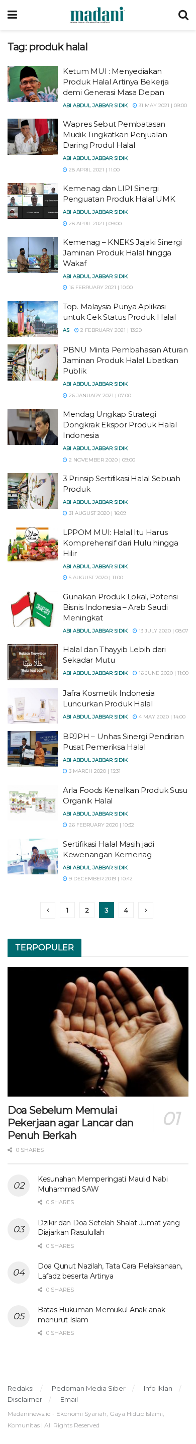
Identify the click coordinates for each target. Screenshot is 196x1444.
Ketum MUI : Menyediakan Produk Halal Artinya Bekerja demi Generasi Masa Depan (116, 81)
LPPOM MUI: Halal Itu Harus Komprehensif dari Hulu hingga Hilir (120, 542)
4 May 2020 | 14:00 (161, 716)
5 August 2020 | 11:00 (95, 577)
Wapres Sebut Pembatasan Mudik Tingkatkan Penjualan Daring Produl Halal (115, 134)
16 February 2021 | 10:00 (100, 287)
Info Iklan (158, 1388)
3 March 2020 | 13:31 (94, 771)
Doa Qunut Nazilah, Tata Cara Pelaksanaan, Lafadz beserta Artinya (110, 1271)
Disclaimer (25, 1399)
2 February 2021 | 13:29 (110, 330)
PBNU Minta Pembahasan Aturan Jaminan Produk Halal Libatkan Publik (125, 360)
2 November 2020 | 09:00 (101, 460)
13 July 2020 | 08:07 (162, 630)
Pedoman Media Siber (89, 1388)
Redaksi (21, 1388)
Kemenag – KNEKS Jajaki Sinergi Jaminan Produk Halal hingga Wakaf (122, 252)
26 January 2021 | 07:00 (99, 395)
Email (69, 1399)
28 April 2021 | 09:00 (94, 223)
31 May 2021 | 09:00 (162, 105)
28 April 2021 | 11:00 (93, 169)
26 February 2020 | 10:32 (100, 825)
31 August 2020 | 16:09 (96, 513)
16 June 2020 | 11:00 (162, 673)
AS (66, 330)
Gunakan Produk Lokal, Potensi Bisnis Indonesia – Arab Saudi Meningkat (120, 607)
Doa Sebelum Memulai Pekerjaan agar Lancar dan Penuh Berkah (71, 1122)
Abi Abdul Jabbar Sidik (95, 105)
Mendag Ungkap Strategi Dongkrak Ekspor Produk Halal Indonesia (120, 424)
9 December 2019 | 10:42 (100, 878)
